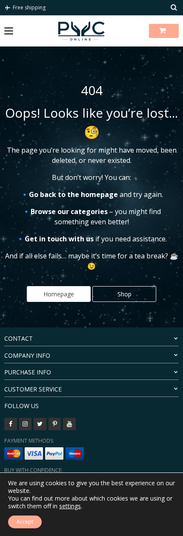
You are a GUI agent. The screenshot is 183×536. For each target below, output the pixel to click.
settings (70, 506)
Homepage (58, 294)
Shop (124, 294)
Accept (25, 521)
